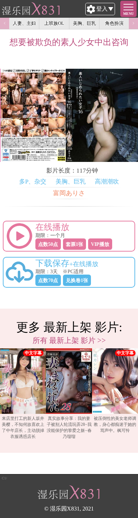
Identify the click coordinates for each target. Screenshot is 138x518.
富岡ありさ (69, 193)
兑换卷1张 (77, 280)
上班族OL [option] (54, 23)
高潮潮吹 (107, 181)
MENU (128, 14)
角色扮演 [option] (114, 23)
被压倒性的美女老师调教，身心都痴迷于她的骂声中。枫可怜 (115, 424)
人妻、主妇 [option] (24, 23)
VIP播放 (100, 244)
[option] (23, 397)
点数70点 (48, 280)
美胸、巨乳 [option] (84, 23)
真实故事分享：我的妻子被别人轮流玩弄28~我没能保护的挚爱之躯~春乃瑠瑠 (69, 427)
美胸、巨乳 (71, 181)
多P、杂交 (32, 181)
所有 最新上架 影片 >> (69, 340)
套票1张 (74, 244)
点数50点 (48, 244)
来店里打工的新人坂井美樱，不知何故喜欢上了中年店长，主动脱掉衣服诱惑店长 (23, 427)
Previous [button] (4, 23)
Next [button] (133, 23)
